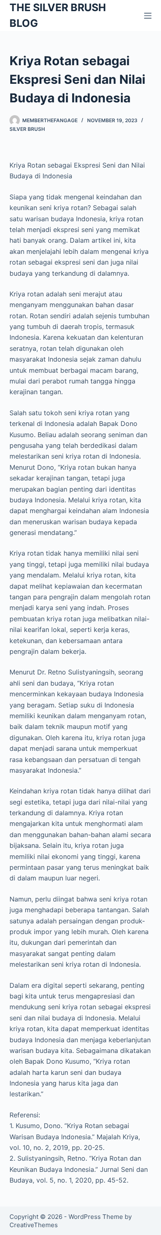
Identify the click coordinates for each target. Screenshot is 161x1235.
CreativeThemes (33, 1225)
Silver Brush (27, 129)
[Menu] (148, 15)
